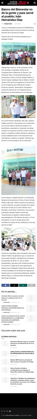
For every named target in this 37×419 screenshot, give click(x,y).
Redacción (8, 24)
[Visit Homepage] (18, 3)
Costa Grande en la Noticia (12, 415)
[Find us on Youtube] (10, 411)
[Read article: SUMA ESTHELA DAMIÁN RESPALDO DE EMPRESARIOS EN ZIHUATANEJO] (31, 308)
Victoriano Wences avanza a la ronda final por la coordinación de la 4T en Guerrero (12, 298)
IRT (30, 415)
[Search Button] (35, 3)
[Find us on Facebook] (1, 411)
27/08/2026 (14, 302)
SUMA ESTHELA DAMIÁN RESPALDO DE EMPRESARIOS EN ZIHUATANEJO (12, 308)
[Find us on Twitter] (4, 411)
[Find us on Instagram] (7, 411)
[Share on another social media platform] (32, 285)
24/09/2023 (18, 24)
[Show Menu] (2, 3)
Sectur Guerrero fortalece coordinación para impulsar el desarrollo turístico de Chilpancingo (22, 370)
